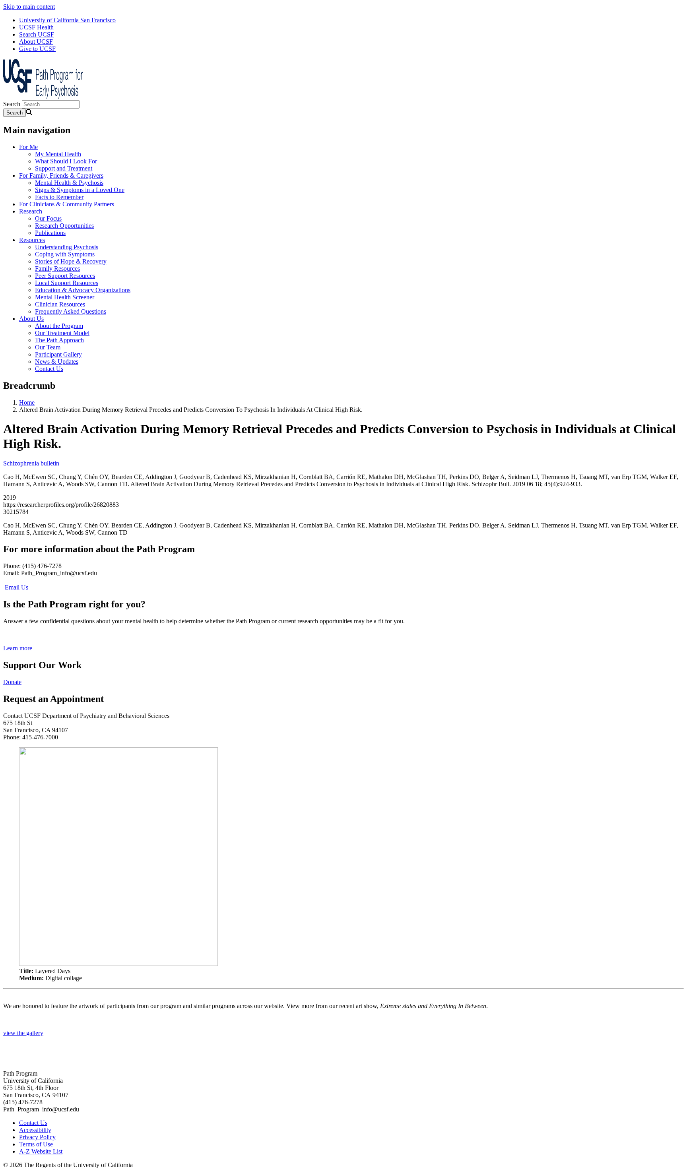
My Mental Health (58, 154)
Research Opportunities (64, 225)
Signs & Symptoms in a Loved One (79, 189)
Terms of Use (36, 1144)
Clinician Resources (60, 304)
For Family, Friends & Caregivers (61, 175)
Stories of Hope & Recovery (71, 261)
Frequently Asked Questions (70, 311)
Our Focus (48, 218)
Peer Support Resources (65, 275)
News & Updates (56, 361)
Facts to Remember (59, 197)
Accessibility (35, 1130)
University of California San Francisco (67, 20)
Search (11, 104)
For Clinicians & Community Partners (66, 204)
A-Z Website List (40, 1151)
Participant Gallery (58, 354)
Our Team (47, 347)
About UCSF (36, 41)
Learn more (17, 648)
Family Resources (57, 268)
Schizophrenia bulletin (31, 463)
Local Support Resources (66, 282)
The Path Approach (59, 340)
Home (27, 402)
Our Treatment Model (62, 333)
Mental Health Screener (64, 297)
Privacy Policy (37, 1137)
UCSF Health (36, 27)
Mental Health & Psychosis (69, 182)
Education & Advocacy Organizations (82, 290)
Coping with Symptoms (65, 254)
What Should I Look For (66, 161)
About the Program (59, 325)
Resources (32, 240)
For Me (28, 146)
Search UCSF (36, 34)
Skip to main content (29, 6)
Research (30, 211)
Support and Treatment (63, 168)
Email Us (15, 587)
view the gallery (23, 1033)
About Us (31, 318)
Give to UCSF (37, 48)
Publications (50, 232)
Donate (12, 682)
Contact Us (49, 368)
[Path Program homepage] (43, 96)
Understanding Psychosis (66, 247)
